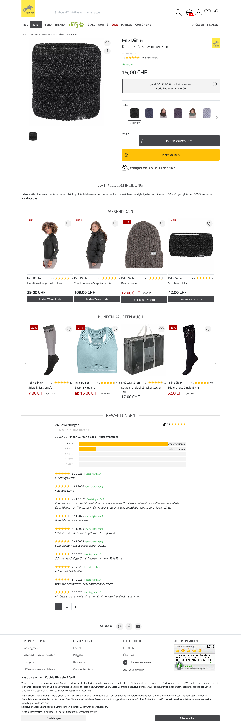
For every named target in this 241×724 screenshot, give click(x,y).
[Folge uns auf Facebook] (128, 626)
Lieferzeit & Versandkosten (39, 655)
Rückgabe (28, 662)
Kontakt (78, 648)
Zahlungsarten (31, 648)
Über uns (128, 655)
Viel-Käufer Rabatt (84, 669)
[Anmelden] (198, 12)
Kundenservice (83, 641)
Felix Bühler (132, 641)
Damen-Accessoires (40, 34)
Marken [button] (126, 24)
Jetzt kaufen (171, 155)
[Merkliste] (207, 12)
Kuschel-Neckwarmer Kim (66, 34)
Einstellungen (53, 718)
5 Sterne (69, 443)
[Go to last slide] (25, 362)
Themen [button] (60, 24)
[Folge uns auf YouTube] (138, 626)
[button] (76, 24)
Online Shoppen (34, 641)
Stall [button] (91, 24)
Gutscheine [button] (143, 24)
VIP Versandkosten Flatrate (39, 669)
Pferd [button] (47, 24)
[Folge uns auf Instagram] (119, 626)
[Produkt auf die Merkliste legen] (107, 43)
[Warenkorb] (216, 12)
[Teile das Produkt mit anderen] (107, 51)
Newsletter (79, 662)
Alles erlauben (187, 718)
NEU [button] (25, 24)
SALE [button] (115, 24)
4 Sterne (69, 448)
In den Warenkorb (50, 299)
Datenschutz (90, 712)
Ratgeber (78, 655)
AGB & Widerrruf (133, 670)
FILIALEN (128, 648)
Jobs (138, 662)
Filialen (212, 24)
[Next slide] (109, 83)
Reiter (24, 34)
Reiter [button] (35, 24)
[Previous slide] (24, 83)
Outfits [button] (103, 24)
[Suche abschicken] (179, 12)
